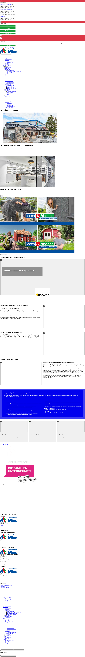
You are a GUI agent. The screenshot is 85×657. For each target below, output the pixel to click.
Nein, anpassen (10, 650)
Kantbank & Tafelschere (9, 83)
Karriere (4, 636)
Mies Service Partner (11, 106)
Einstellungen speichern (11, 655)
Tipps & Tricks (8, 94)
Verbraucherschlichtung (4, 587)
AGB (1, 588)
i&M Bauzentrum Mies (9, 99)
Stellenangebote (8, 96)
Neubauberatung (8, 74)
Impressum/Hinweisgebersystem (6, 585)
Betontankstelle (8, 80)
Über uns (4, 639)
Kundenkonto (7, 89)
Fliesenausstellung (10, 70)
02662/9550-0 (12, 47)
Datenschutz (2, 586)
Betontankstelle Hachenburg (6, 9)
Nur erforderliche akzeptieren (18, 650)
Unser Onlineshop (8, 59)
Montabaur (2, 16)
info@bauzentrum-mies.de (5, 47)
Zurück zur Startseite (4, 444)
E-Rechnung (7, 90)
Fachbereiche (5, 607)
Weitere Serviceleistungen (10, 85)
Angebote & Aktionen (9, 58)
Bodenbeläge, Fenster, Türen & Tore (14, 71)
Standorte (7, 102)
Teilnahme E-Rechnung (11, 91)
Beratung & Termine (9, 86)
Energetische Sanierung (7, 65)
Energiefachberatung (11, 87)
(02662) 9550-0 (3, 525)
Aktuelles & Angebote (7, 597)
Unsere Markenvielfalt (9, 107)
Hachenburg (2, 4)
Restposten (7, 63)
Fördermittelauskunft (9, 81)
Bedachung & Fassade (11, 73)
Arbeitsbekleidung (8, 75)
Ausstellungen (8, 69)
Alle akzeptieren (3, 650)
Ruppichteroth (9, 4)
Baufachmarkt (7, 68)
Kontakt (1, 580)
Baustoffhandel (8, 67)
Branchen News (10, 62)
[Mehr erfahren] (24, 439)
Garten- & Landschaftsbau (12, 72)
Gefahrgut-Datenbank (9, 92)
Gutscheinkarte (8, 93)
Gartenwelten (7, 76)
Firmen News (9, 61)
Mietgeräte (7, 78)
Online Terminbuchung (11, 88)
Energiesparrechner (10, 82)
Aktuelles (7, 60)
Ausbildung (7, 97)
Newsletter (7, 64)
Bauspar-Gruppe (8, 101)
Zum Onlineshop (8, 45)
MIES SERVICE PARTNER (8, 33)
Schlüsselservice (8, 84)
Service (4, 618)
